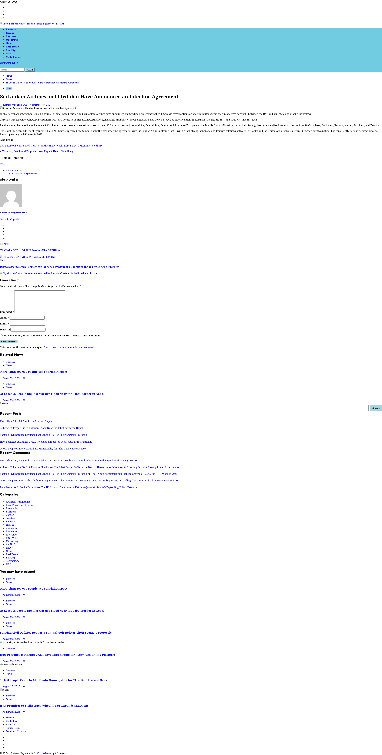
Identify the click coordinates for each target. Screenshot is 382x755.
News (9, 43)
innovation (12, 528)
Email (4, 323)
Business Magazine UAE (15, 104)
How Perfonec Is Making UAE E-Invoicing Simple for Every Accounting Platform (46, 441)
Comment (7, 312)
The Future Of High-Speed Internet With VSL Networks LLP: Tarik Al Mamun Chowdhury (51, 145)
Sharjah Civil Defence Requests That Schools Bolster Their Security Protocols (43, 434)
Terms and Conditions (17, 731)
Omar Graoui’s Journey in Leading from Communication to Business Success (135, 480)
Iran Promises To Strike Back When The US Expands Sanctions (35, 487)
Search (4, 403)
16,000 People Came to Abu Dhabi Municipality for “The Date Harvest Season (43, 448)
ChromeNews (44, 753)
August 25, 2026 (12, 686)
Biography (12, 508)
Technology (12, 561)
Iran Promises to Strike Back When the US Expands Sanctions (44, 705)
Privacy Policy (13, 728)
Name (4, 317)
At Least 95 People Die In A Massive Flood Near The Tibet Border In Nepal (42, 467)
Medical (10, 544)
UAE (8, 53)
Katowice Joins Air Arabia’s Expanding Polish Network (106, 487)
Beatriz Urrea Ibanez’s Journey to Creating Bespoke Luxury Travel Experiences (133, 467)
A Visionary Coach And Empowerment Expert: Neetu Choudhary (36, 151)
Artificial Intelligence (18, 501)
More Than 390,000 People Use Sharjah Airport (27, 460)
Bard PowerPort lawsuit (20, 505)
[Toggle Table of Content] (2, 165)
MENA (9, 547)
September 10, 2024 (41, 104)
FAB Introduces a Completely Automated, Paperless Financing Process (97, 460)
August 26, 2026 (12, 378)
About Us (10, 724)
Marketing (12, 40)
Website (5, 329)
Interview (11, 36)
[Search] (1, 66)
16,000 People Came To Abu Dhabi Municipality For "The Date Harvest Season (44, 480)
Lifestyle (11, 538)
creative (10, 518)
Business (11, 29)
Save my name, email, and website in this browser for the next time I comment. (52, 335)
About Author (15, 170)
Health (10, 524)
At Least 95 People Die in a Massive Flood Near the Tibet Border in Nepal (52, 394)
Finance (10, 521)
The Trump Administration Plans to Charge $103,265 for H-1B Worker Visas (134, 473)
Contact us (11, 721)
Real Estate (12, 46)
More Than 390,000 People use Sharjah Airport (33, 371)
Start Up (11, 50)
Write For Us (13, 57)
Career (10, 33)
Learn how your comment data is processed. (69, 347)
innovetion (12, 531)
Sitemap (10, 717)
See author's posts (9, 219)
